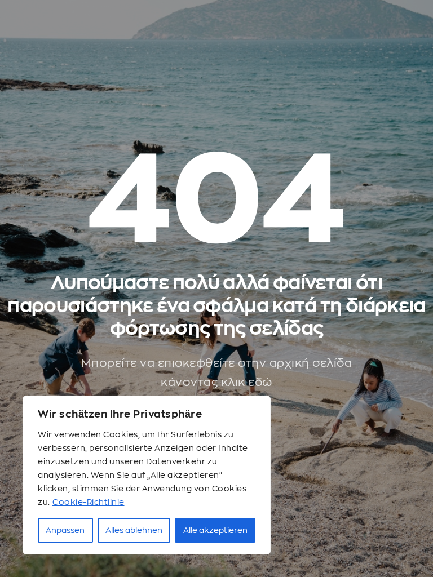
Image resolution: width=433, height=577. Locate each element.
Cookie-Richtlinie (88, 502)
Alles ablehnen (133, 530)
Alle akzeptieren (215, 530)
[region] (147, 475)
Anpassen (65, 530)
